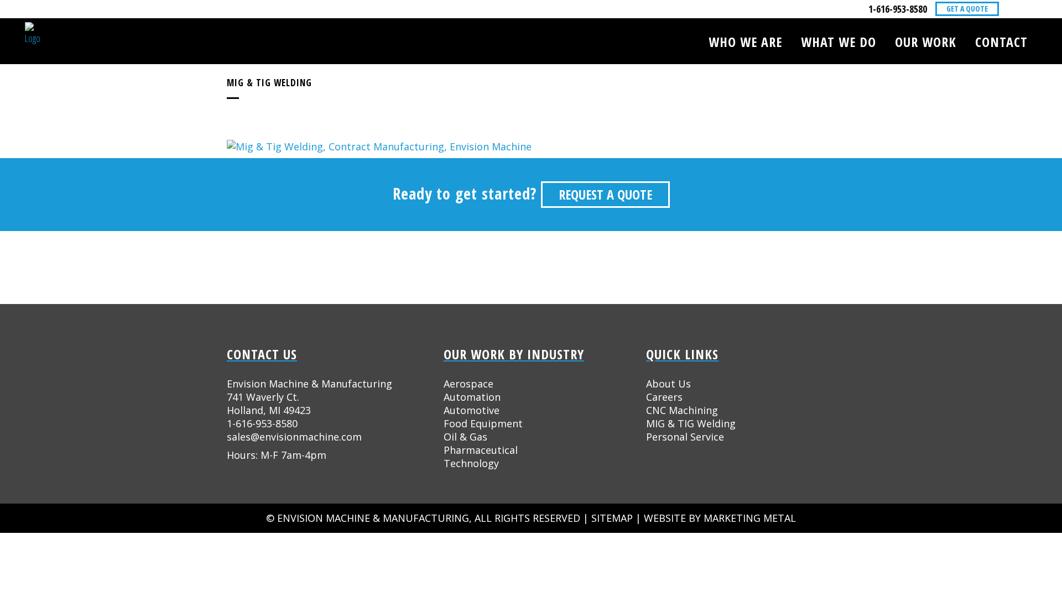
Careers (664, 397)
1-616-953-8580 (897, 8)
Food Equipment (483, 423)
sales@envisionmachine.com (294, 436)
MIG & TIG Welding (691, 423)
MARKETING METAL (750, 518)
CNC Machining (682, 410)
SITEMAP (612, 518)
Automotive (471, 410)
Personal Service (685, 436)
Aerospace (468, 383)
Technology (471, 463)
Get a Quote (967, 8)
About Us (668, 383)
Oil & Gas (465, 436)
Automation (472, 397)
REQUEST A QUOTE (605, 194)
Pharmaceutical (481, 450)
